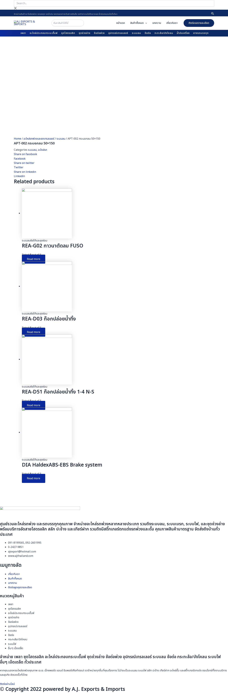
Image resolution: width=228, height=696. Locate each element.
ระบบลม (61, 139)
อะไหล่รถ (42, 150)
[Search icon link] (212, 14)
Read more (33, 259)
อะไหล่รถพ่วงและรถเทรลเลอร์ (39, 139)
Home (17, 139)
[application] (145, 23)
